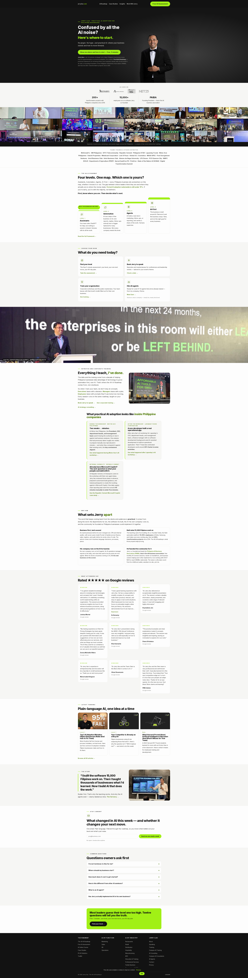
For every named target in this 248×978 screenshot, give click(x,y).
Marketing (105, 941)
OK (142, 973)
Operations (105, 950)
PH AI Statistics (82, 953)
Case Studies (113, 4)
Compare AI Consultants (156, 956)
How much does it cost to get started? (103, 877)
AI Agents (152, 959)
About (151, 941)
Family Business (130, 965)
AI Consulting (153, 953)
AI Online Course (83, 947)
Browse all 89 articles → (86, 758)
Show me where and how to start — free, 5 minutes (99, 52)
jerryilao (82, 4)
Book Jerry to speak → (86, 403)
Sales (103, 944)
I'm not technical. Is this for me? (100, 864)
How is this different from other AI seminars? (105, 883)
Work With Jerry (132, 4)
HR (102, 947)
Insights (122, 4)
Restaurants (129, 941)
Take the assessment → (88, 273)
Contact (151, 962)
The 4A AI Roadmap (84, 941)
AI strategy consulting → (87, 407)
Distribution (128, 947)
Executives (82, 391)
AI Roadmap (103, 4)
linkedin (167, 974)
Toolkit (80, 956)
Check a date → (132, 273)
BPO (126, 956)
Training (151, 947)
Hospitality (128, 950)
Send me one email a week (150, 836)
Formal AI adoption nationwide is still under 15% (125, 187)
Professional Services (132, 962)
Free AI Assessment (160, 4)
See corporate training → (106, 403)
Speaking (152, 944)
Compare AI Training (155, 950)
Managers (106, 391)
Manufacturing (129, 953)
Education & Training (131, 959)
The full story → (113, 797)
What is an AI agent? (96, 890)
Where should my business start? (101, 870)
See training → (85, 297)
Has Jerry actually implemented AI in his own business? (109, 896)
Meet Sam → (131, 294)
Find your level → (98, 924)
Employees (82, 394)
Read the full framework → (87, 236)
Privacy (151, 965)
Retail (127, 944)
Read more (114, 612)
